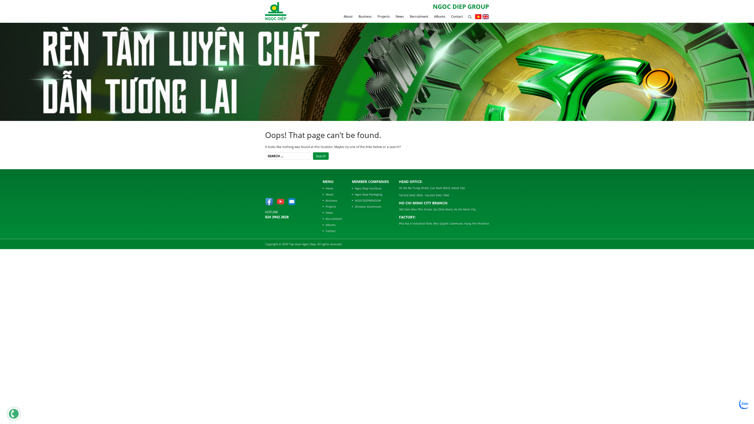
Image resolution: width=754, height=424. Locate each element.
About (348, 16)
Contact (457, 16)
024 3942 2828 (277, 217)
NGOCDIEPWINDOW (368, 200)
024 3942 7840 (439, 195)
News (400, 16)
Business (365, 16)
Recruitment (419, 16)
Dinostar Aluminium (368, 206)
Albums (439, 16)
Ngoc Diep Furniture (368, 188)
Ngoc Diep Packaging (368, 194)
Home (329, 188)
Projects (384, 16)
